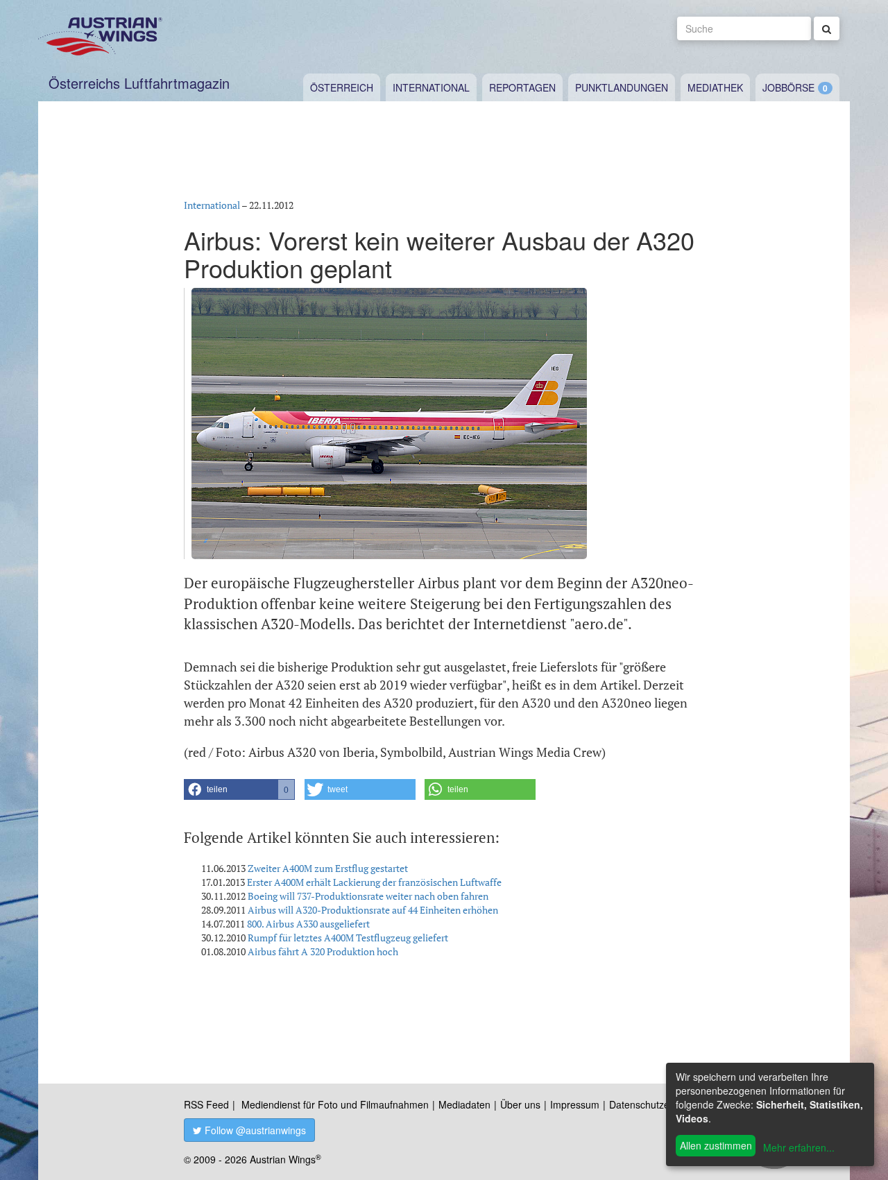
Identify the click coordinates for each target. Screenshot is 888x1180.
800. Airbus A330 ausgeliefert (308, 923)
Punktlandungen (621, 87)
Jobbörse (788, 87)
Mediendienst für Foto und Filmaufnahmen (335, 1104)
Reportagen (522, 87)
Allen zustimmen (716, 1145)
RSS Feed (206, 1104)
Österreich (341, 87)
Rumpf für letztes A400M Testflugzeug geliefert (348, 937)
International (431, 87)
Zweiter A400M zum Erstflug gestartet (328, 868)
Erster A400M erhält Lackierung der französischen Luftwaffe (374, 882)
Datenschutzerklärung (657, 1104)
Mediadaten (464, 1104)
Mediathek (715, 87)
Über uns (520, 1104)
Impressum (574, 1104)
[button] (239, 789)
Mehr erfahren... (799, 1147)
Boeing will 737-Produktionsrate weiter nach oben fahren (368, 896)
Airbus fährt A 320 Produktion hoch (323, 951)
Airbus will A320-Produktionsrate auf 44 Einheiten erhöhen (373, 909)
